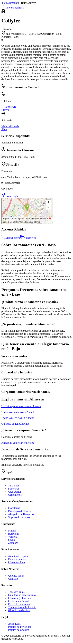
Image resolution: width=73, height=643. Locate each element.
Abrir (4, 129)
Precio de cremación (19, 604)
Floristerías (14, 508)
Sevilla (11, 539)
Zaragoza (13, 542)
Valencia (12, 536)
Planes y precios (16, 559)
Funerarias (13, 488)
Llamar (5, 109)
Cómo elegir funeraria (20, 598)
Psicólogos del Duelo (19, 511)
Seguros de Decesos (19, 517)
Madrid (12, 530)
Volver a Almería (14, 7)
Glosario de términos (19, 610)
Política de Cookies (18, 629)
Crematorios (14, 491)
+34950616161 (9, 106)
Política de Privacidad (19, 626)
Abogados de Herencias (21, 514)
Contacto (13, 578)
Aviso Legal (14, 623)
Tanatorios (13, 485)
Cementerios (15, 494)
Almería (12, 2)
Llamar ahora (12, 237)
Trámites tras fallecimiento (22, 607)
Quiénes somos (16, 575)
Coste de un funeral (18, 601)
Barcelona (13, 533)
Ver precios (28, 442)
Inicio (4, 2)
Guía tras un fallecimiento (22, 595)
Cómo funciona (16, 562)
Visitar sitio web (10, 126)
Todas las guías (16, 591)
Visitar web (30, 237)
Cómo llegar (12, 196)
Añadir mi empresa (11, 442)
